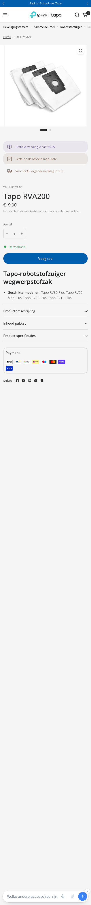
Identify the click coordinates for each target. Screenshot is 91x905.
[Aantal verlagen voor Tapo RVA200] (7, 233)
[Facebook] (17, 380)
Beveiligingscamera (15, 27)
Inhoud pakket (14, 323)
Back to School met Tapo (45, 3)
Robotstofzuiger (71, 27)
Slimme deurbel (44, 27)
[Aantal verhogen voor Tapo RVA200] (21, 233)
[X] (23, 380)
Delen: (7, 380)
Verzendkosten (29, 211)
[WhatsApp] (35, 380)
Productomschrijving (19, 311)
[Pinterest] (29, 380)
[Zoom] (80, 50)
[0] (84, 14)
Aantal (7, 224)
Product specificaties (19, 335)
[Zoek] (77, 14)
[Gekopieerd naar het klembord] (42, 380)
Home (7, 37)
